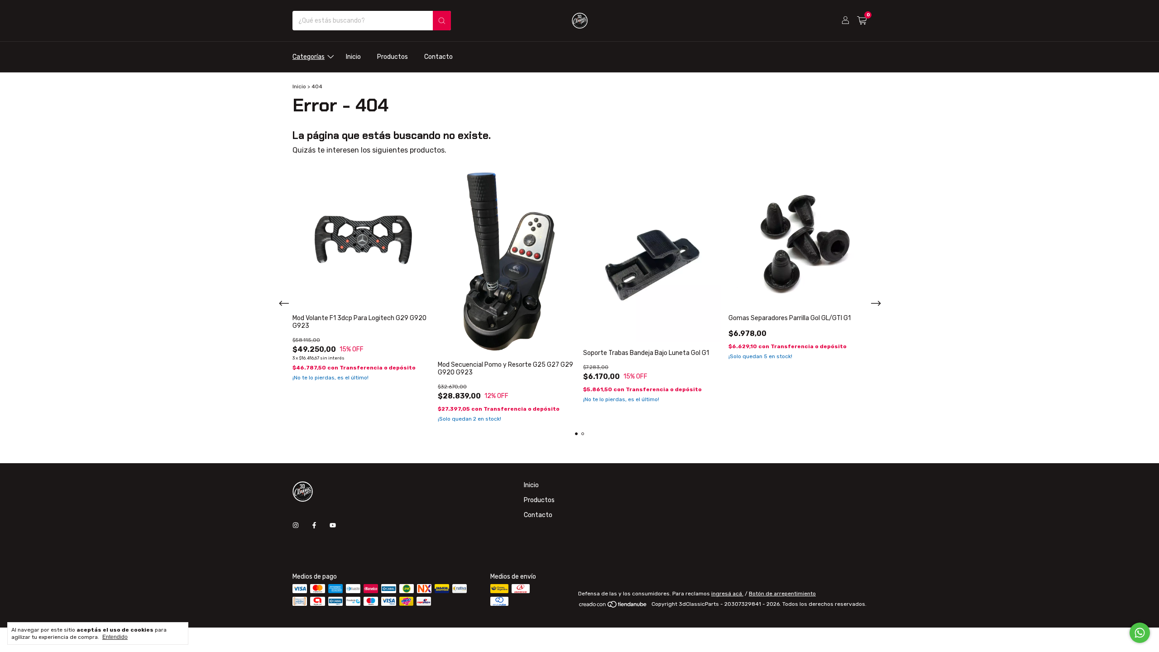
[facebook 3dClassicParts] (314, 525)
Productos (392, 57)
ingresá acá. (727, 593)
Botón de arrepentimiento (782, 593)
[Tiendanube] (613, 606)
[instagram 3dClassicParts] (295, 525)
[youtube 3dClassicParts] (333, 525)
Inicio (353, 57)
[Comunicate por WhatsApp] (1140, 633)
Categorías (308, 57)
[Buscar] (442, 20)
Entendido (115, 637)
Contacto (438, 57)
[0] (862, 20)
